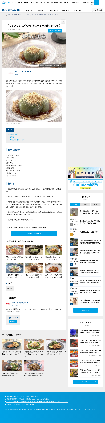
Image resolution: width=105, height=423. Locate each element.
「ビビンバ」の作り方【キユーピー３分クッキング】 (53, 258)
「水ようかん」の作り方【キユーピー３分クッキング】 (33, 276)
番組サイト (13, 321)
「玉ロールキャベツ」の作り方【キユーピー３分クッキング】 (53, 276)
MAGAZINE (54, 3)
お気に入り (98, 10)
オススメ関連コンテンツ (17, 140)
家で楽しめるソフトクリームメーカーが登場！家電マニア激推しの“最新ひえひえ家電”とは (90, 213)
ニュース (42, 3)
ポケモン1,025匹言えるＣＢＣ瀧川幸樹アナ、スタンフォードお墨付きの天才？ (90, 283)
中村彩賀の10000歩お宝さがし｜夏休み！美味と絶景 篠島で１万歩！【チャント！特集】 (90, 273)
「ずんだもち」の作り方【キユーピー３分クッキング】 (33, 258)
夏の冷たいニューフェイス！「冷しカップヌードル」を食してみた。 (90, 222)
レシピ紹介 (26, 15)
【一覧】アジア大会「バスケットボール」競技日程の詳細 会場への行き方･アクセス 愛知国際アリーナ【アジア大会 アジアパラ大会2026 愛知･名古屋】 (90, 364)
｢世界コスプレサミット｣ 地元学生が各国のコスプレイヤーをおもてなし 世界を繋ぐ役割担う (90, 372)
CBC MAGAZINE (11, 10)
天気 (48, 3)
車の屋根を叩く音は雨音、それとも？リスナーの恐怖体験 (90, 262)
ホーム (4, 15)
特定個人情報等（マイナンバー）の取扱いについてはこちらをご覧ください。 (29, 399)
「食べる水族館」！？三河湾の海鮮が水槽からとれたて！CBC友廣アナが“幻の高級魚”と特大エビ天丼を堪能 (90, 303)
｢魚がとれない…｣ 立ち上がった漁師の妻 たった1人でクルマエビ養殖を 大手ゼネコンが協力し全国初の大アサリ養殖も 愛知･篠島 (90, 344)
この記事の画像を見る (34, 233)
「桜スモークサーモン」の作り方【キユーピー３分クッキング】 (11, 353)
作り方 (12, 137)
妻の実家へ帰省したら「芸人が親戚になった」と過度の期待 (90, 291)
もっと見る (85, 310)
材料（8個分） (14, 134)
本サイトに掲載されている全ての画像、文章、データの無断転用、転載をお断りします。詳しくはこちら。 (37, 401)
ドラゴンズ (67, 3)
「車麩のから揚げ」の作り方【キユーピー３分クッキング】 (56, 353)
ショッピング (85, 3)
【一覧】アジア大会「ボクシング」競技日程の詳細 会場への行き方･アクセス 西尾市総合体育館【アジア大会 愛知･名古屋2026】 (90, 353)
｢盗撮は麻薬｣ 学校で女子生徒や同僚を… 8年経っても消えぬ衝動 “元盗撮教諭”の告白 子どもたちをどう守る (90, 334)
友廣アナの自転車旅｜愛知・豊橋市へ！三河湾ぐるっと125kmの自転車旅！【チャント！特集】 (90, 253)
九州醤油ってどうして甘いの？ (89, 232)
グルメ (10, 288)
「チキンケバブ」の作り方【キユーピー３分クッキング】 (12, 374)
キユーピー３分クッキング (14, 15)
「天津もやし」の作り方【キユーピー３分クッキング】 (14, 258)
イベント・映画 (33, 3)
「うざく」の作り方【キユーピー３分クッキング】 (14, 276)
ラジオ (26, 3)
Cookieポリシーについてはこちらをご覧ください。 (21, 404)
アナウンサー (76, 3)
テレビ (20, 3)
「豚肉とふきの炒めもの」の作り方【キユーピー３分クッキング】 (33, 374)
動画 (60, 3)
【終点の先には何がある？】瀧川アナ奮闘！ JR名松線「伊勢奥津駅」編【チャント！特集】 (90, 243)
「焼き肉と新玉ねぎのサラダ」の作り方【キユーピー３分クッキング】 (33, 354)
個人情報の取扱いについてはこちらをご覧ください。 (22, 396)
